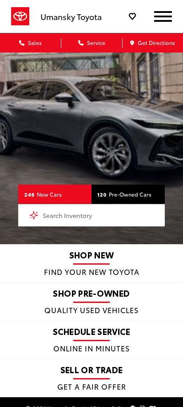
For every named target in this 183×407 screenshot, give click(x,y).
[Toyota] (20, 16)
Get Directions (155, 42)
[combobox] (91, 215)
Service (95, 42)
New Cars (43, 194)
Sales (34, 42)
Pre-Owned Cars (124, 194)
